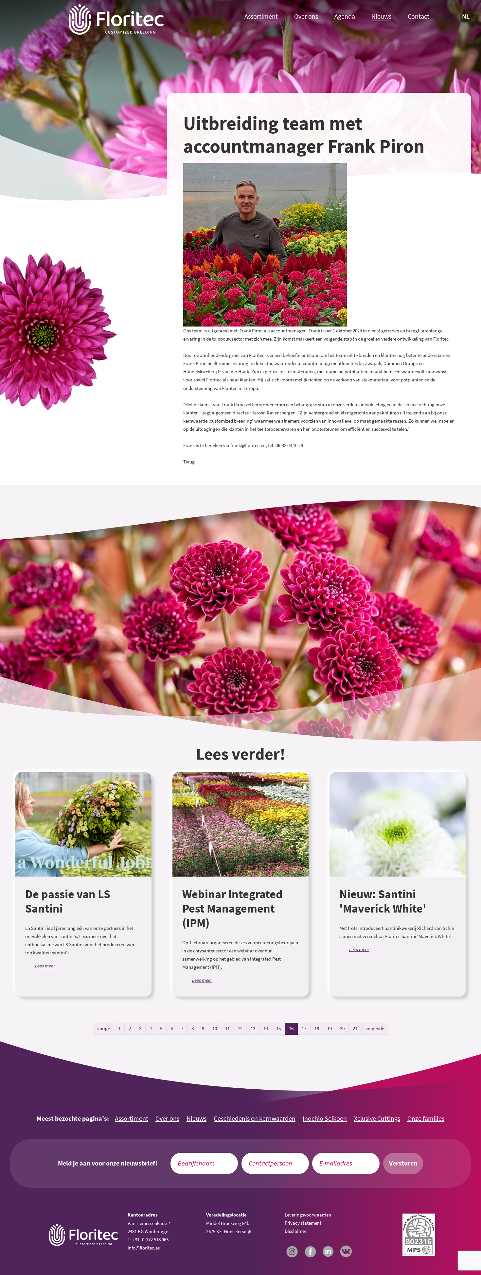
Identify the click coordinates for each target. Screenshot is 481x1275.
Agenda (344, 16)
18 (316, 1028)
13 (253, 1028)
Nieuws (381, 16)
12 (240, 1028)
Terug (189, 462)
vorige (103, 1028)
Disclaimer (295, 1231)
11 (227, 1028)
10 (214, 1028)
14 (265, 1028)
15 (278, 1028)
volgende (374, 1028)
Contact (418, 16)
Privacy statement (303, 1223)
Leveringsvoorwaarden (308, 1215)
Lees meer (45, 966)
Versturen (403, 1163)
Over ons (306, 16)
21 (355, 1028)
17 (304, 1028)
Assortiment (261, 16)
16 (291, 1028)
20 (342, 1028)
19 (329, 1028)
